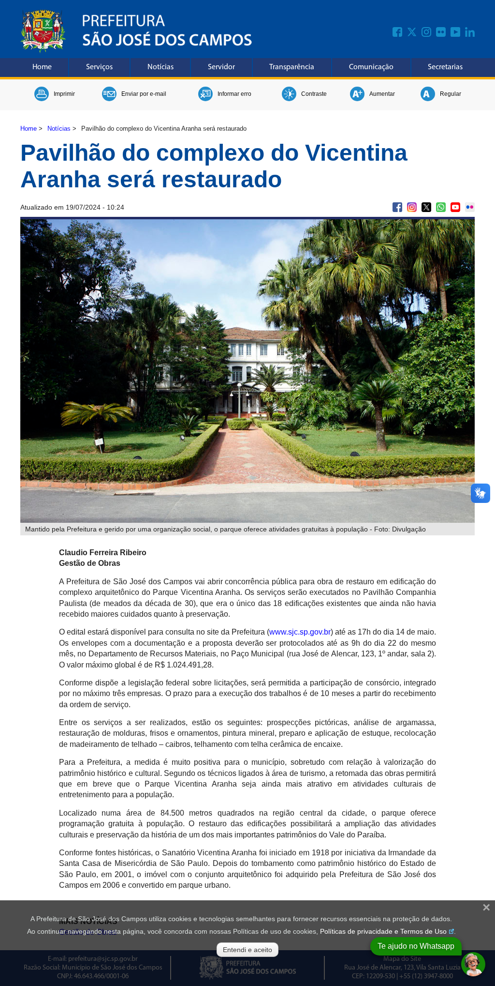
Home (42, 67)
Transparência (291, 67)
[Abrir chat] (473, 964)
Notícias (160, 67)
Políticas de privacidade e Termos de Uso (383, 931)
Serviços (99, 67)
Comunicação (371, 67)
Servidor (221, 67)
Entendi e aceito (247, 950)
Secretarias (445, 67)
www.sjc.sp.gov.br (300, 632)
